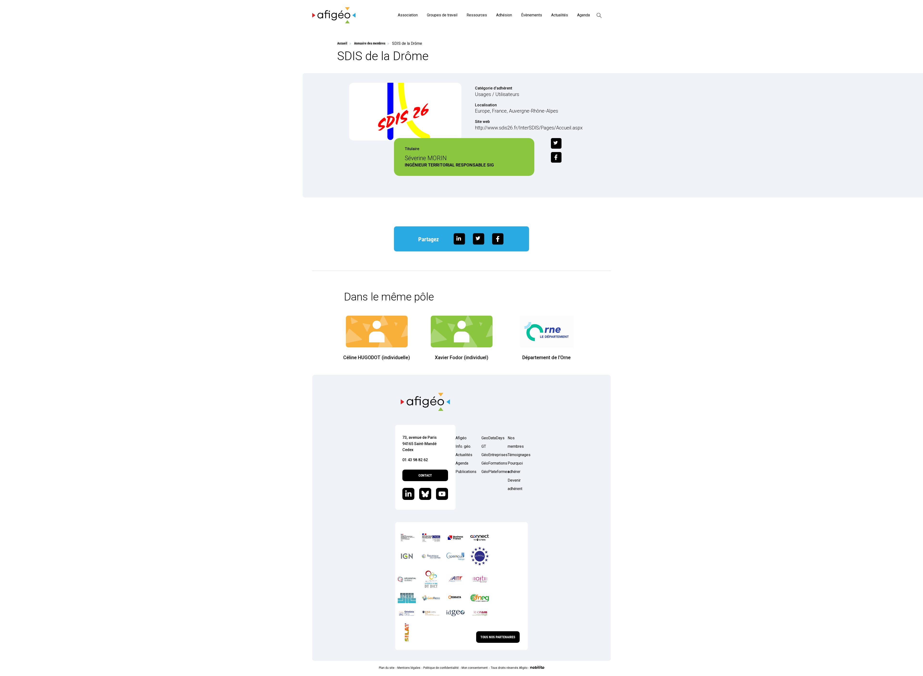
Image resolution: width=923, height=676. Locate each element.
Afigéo (461, 438)
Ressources (477, 15)
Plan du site (386, 668)
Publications (465, 471)
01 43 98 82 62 (415, 460)
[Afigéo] (333, 22)
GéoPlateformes (491, 471)
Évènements (531, 15)
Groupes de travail (442, 15)
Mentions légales (408, 668)
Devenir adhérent (515, 484)
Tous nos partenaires (497, 637)
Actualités (559, 15)
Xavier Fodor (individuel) (461, 357)
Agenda (583, 15)
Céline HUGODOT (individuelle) (376, 357)
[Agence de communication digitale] (537, 668)
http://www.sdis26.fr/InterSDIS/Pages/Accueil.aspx (529, 128)
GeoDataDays (491, 438)
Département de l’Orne (546, 357)
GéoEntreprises (491, 455)
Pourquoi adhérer (515, 467)
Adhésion (504, 15)
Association (408, 15)
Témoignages (518, 455)
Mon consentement (475, 668)
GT (483, 446)
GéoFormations (491, 463)
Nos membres (516, 442)
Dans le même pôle (389, 296)
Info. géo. (463, 446)
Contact (425, 475)
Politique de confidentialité (441, 668)
